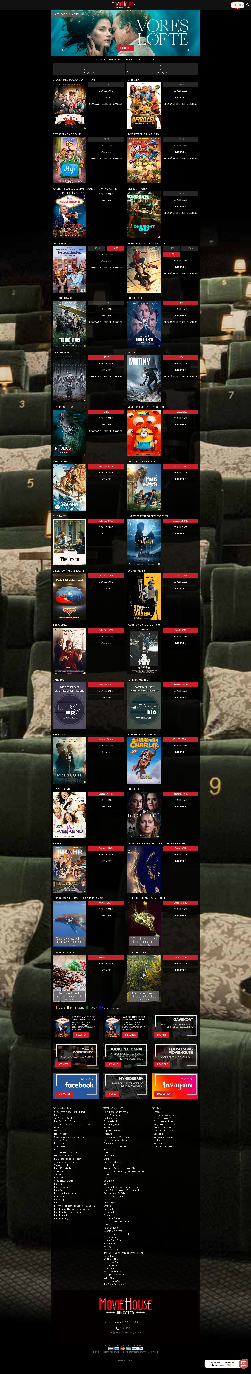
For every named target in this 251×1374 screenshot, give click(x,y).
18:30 (115, 248)
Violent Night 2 (110, 1268)
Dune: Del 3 (109, 1278)
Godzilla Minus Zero (113, 1231)
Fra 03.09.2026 (180, 575)
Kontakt (140, 59)
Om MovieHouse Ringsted (165, 1118)
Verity (106, 1184)
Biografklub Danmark (163, 1124)
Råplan (107, 1199)
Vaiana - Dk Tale (61, 1165)
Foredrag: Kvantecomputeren (67, 1212)
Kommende (114, 59)
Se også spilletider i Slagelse (105, 104)
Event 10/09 (180, 630)
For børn (157, 1140)
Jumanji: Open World (113, 1281)
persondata (132, 1345)
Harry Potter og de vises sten (67, 1159)
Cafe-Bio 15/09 (106, 630)
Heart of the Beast (112, 1162)
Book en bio (159, 1134)
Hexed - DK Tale (111, 1262)
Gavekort (128, 59)
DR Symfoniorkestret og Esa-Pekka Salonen (74, 1206)
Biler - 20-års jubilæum (64, 1168)
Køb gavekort (160, 1143)
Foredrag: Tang (61, 1218)
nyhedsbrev (110, 1345)
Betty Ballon (109, 1181)
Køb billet (125, 48)
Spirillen (57, 1115)
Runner (107, 1152)
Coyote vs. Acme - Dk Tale (116, 1140)
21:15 (106, 412)
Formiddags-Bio (61, 1187)
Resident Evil (109, 1149)
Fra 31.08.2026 (106, 466)
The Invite (58, 1171)
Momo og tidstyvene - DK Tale (118, 1234)
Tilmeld (111, 1094)
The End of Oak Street (64, 1162)
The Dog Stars (60, 1140)
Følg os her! (64, 1094)
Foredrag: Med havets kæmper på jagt (71, 1209)
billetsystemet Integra (133, 1352)
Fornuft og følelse (112, 1218)
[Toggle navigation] (248, 5)
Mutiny (57, 1149)
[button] (62, 50)
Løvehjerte (109, 1224)
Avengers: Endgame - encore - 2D (119, 1168)
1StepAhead (152, 1352)
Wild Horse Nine (111, 1259)
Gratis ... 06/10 (106, 903)
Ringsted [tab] (88, 71)
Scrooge (108, 1246)
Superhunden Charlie (63, 1181)
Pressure (58, 1184)
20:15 (106, 357)
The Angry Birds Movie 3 (115, 1284)
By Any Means (60, 1177)
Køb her (161, 1035)
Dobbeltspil (59, 1143)
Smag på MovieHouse (164, 1130)
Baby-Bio (58, 1190)
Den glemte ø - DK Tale (114, 1193)
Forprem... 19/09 (105, 848)
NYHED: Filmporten (162, 1127)
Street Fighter (110, 1202)
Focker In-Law (110, 1265)
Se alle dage (106, 91)
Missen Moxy (110, 1243)
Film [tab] (88, 65)
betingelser (121, 1345)
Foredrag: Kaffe (61, 1215)
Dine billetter (153, 59)
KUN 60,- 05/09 (180, 739)
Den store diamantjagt (114, 1196)
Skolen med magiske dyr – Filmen (69, 1112)
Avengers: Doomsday (114, 1275)
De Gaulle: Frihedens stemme (117, 1221)
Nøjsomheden (60, 1134)
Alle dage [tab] (161, 71)
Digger (107, 1177)
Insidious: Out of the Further (66, 1152)
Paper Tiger (109, 1256)
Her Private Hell (111, 1209)
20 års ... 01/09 (106, 575)
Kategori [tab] (161, 65)
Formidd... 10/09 (180, 684)
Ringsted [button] (125, 3)
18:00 (190, 248)
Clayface (108, 1215)
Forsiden (158, 1112)
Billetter (81, 1035)
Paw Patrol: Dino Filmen (65, 1121)
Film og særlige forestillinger (167, 1121)
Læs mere (106, 97)
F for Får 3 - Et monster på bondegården (122, 1190)
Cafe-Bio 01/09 (106, 521)
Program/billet (98, 59)
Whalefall (108, 1206)
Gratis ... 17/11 (180, 957)
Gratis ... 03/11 (106, 957)
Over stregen (110, 1237)
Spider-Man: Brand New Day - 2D (69, 1137)
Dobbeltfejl (59, 1199)
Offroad (107, 1174)
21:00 (171, 254)
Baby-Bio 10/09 (106, 684)
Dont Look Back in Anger (65, 1193)
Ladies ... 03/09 (106, 794)
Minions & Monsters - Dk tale (67, 1156)
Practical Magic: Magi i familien (118, 1137)
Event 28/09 (180, 848)
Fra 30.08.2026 (180, 412)
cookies (142, 1345)
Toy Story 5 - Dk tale (63, 1118)
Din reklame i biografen (164, 1137)
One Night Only (61, 1130)
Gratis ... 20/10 (180, 903)
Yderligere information (164, 1146)
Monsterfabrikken (112, 1165)
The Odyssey (60, 1146)
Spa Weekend (60, 1174)
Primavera (59, 1196)
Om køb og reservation (164, 1115)
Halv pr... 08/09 (106, 739)
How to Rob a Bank (113, 1240)
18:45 (181, 303)
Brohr (56, 1202)
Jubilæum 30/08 (180, 521)
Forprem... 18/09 (180, 794)
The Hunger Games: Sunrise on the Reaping (123, 1253)
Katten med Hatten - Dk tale (116, 1271)
